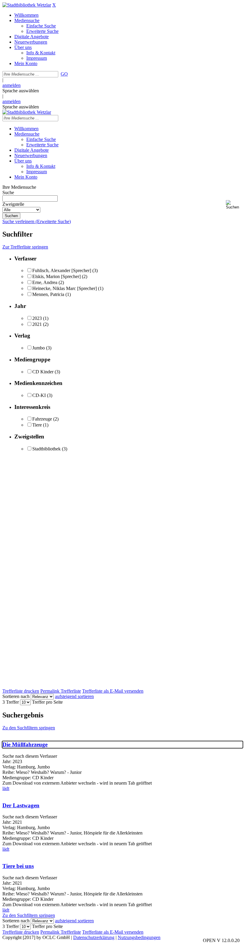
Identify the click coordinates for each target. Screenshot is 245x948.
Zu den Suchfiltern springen (28, 727)
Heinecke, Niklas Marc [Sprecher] (64, 288)
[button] (234, 204)
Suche (8, 192)
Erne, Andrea (44, 282)
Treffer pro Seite (47, 702)
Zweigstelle (13, 204)
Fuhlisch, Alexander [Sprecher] (61, 270)
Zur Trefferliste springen (25, 246)
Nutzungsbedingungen (139, 937)
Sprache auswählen (20, 90)
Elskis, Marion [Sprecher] (56, 276)
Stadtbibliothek (46, 448)
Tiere (37, 424)
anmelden (11, 85)
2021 (37, 324)
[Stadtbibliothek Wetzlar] (26, 4)
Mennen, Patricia (48, 294)
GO (64, 73)
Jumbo (38, 347)
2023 (37, 318)
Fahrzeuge (42, 418)
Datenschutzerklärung (93, 937)
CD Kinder (42, 371)
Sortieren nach (16, 696)
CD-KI (39, 395)
